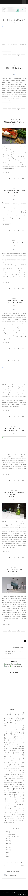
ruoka (14, 298)
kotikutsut (7, 748)
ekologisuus (14, 490)
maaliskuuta (10, 834)
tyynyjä (20, 810)
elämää (22, 723)
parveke (15, 776)
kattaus (11, 741)
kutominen (6, 750)
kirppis (20, 744)
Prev (5, 75)
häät (14, 731)
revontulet (17, 790)
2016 (7, 841)
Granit (12, 727)
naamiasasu (7, 772)
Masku (10, 766)
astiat (22, 715)
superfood (8, 801)
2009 (7, 856)
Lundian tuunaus (14, 361)
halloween (19, 727)
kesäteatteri (21, 742)
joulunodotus (8, 737)
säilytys (12, 803)
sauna (7, 792)
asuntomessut (9, 716)
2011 (7, 852)
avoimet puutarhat (17, 717)
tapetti (8, 804)
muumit (6, 770)
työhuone (6, 812)
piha (14, 188)
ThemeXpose (13, 892)
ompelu (14, 774)
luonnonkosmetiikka (9, 762)
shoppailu (13, 792)
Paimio (22, 774)
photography (21, 778)
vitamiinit (20, 818)
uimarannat (21, 812)
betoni (5, 719)
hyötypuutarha (7, 731)
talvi (5, 804)
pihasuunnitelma (18, 780)
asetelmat (7, 715)
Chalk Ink (21, 720)
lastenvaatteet (17, 755)
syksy (13, 801)
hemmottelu (7, 729)
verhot (20, 816)
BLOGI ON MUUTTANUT (14, 20)
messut (14, 240)
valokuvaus (7, 816)
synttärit (19, 801)
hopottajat (17, 729)
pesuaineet (14, 778)
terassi (13, 807)
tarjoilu (12, 804)
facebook (20, 725)
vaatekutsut (10, 814)
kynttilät (12, 750)
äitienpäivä (9, 822)
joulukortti (19, 735)
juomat (12, 739)
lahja (22, 750)
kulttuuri (19, 748)
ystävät (15, 820)
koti (14, 66)
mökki (19, 770)
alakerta (6, 713)
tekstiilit (7, 806)
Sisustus (18, 795)
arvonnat (14, 426)
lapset (17, 753)
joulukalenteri (8, 735)
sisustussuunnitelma (10, 799)
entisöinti (8, 725)
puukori (20, 784)
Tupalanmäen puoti (12, 808)
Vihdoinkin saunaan (14, 68)
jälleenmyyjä (19, 738)
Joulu (19, 733)
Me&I (20, 766)
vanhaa (14, 816)
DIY (14, 358)
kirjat (15, 744)
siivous (21, 792)
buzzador (14, 720)
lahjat (9, 753)
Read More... (6, 50)
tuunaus (13, 810)
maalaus (6, 765)
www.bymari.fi (8, 653)
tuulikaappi (6, 810)
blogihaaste (7, 720)
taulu (17, 805)
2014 (7, 845)
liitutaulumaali (7, 759)
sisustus (7, 795)
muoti (21, 768)
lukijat (18, 760)
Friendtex (6, 727)
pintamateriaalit (7, 782)
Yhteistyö (7, 820)
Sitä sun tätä (20, 799)
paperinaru (8, 776)
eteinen (14, 725)
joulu (12, 733)
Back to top (21, 894)
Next (23, 75)
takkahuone (19, 803)
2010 (7, 854)
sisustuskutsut (20, 797)
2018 (7, 832)
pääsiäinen (17, 786)
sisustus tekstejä (8, 797)
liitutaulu (20, 757)
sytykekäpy (6, 802)
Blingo (12, 719)
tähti (11, 812)
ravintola (11, 790)
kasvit (5, 741)
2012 (7, 850)
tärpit (14, 812)
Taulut (22, 805)
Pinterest (15, 782)
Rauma (6, 790)
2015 (7, 843)
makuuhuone (14, 765)
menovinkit (7, 768)
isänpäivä (6, 733)
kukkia (13, 748)
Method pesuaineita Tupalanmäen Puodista (14, 495)
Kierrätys (9, 744)
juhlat (5, 739)
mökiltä (13, 770)
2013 (7, 847)
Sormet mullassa (14, 243)
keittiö (6, 742)
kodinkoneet (7, 746)
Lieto (13, 757)
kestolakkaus (13, 742)
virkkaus (12, 818)
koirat (14, 746)
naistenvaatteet (17, 772)
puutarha (6, 786)
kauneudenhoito (18, 740)
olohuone (6, 774)
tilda (5, 808)
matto (15, 766)
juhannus (19, 737)
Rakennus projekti (12, 788)
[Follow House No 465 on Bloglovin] (16, 666)
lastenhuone (7, 755)
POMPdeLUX (13, 784)
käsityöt (17, 750)
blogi (19, 719)
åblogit (21, 820)
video (5, 818)
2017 (7, 838)
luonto (19, 762)
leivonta (6, 757)
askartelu (15, 715)
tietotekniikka (19, 806)
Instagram (19, 731)
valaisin (19, 814)
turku (20, 808)
